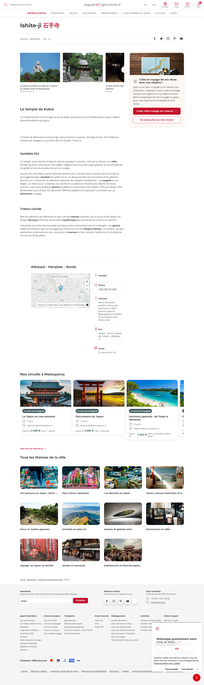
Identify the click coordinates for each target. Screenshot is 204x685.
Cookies (125, 671)
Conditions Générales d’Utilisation (147, 671)
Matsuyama (31, 579)
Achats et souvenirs (73, 566)
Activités (160, 13)
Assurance (114, 671)
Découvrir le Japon (171, 620)
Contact (24, 671)
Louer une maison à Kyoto (121, 627)
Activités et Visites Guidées (151, 620)
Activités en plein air (74, 529)
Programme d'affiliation (29, 630)
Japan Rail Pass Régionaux (74, 627)
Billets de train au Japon (73, 624)
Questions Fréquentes (28, 643)
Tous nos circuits (50, 620)
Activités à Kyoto (147, 627)
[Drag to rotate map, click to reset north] (87, 289)
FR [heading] (145, 5)
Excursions (89, 13)
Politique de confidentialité (93, 671)
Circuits (73, 13)
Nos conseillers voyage (53, 633)
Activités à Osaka (147, 630)
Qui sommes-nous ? (27, 620)
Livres (173, 13)
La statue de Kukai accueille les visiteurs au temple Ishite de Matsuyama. (39, 88)
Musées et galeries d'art (118, 529)
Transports (57, 13)
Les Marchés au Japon (117, 493)
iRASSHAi (23, 650)
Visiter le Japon (36, 13)
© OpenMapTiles (64, 305)
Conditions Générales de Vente (64, 671)
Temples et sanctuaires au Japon (50, 579)
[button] (20, 70)
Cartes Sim (99, 620)
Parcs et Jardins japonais (35, 529)
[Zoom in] (87, 281)
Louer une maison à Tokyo (121, 624)
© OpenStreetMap (78, 305)
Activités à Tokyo (147, 624)
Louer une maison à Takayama (123, 633)
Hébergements (109, 13)
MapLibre (42, 305)
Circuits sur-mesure (51, 630)
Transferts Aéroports (72, 633)
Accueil (23, 579)
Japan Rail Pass (70, 620)
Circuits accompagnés (33, 411)
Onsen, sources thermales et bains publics (165, 493)
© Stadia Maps (52, 305)
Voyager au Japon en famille (36, 566)
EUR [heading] (154, 5)
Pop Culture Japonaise (75, 493)
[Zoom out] (87, 285)
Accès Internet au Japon (136, 13)
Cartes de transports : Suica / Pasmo (78, 630)
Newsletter (24, 627)
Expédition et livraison (28, 647)
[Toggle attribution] (87, 305)
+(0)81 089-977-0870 (107, 289)
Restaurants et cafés (158, 529)
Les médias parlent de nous (30, 624)
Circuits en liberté (50, 627)
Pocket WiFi (99, 627)
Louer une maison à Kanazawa (123, 630)
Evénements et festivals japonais (123, 566)
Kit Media (23, 637)
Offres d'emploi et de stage (30, 640)
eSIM (97, 624)
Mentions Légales (39, 671)
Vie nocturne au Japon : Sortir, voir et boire (39, 493)
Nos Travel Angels (118, 637)
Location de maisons (119, 620)
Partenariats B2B (26, 633)
